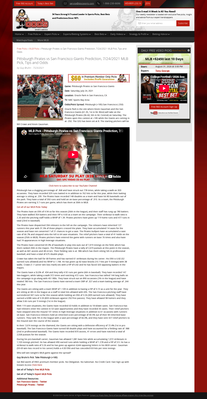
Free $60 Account (24, 3)
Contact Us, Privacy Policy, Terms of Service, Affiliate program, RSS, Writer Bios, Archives (121, 395)
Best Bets (99, 34)
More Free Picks (179, 50)
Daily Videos (116, 34)
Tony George (162, 70)
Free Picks (33, 34)
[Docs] (32, 19)
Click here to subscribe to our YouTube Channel (73, 185)
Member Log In (133, 3)
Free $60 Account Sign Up (164, 106)
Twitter (43, 381)
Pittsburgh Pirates (26, 384)
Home (18, 34)
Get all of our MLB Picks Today (32, 206)
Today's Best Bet (45, 3)
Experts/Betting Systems (75, 34)
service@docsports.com (82, 3)
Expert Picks (51, 34)
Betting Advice (159, 34)
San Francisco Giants (27, 381)
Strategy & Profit (137, 34)
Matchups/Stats (25, 40)
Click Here (37, 364)
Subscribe (183, 23)
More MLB (43, 40)
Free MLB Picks (42, 369)
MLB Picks (34, 48)
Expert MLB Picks (43, 374)
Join (148, 3)
